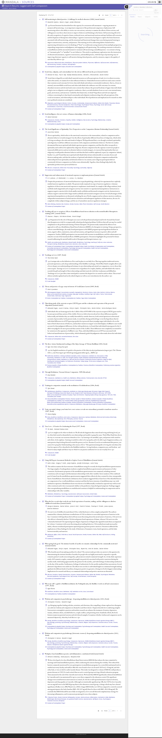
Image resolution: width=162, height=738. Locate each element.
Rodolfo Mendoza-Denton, (75, 75)
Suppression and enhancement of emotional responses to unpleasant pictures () (75, 175)
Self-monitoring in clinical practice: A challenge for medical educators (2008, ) (75, 19)
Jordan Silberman (75, 22)
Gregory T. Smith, (61, 463)
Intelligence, (79, 120)
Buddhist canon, (58, 591)
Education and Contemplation (74, 66)
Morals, (118, 103)
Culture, (69, 103)
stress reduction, (107, 242)
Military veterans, (81, 378)
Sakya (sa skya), (107, 359)
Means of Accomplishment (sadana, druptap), (59, 402)
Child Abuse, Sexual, (66, 534)
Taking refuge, (84, 361)
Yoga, (63, 296)
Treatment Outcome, (52, 701)
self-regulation (72, 64)
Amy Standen (51, 375)
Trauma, (115, 622)
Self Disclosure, (106, 534)
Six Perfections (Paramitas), (72, 361)
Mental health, (72, 242)
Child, (59, 534)
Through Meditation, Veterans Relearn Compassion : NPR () (67, 372)
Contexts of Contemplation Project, (56, 246)
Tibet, (106, 361)
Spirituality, (83, 168)
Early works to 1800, (102, 356)
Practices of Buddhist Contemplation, (93, 365)
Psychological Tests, (64, 576)
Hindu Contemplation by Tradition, (56, 298)
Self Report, (96, 699)
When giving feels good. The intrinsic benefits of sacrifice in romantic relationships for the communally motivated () (81, 545)
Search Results (12, 8)
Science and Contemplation (71, 250)
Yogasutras (68, 296)
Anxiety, (49, 620)
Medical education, (59, 62)
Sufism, (98, 294)
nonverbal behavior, (67, 336)
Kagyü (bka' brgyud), (104, 391)
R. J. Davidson (79, 178)
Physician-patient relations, (80, 62)
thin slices (75, 336)
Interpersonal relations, (91, 103)
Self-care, (100, 242)
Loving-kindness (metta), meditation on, (58, 359)
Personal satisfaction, (64, 105)
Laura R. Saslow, (64, 308)
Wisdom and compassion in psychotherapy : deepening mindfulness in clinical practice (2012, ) (77, 599)
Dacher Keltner (104, 75)
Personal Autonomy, (52, 105)
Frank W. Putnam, (85, 506)
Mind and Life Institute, (103, 417)
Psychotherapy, (65, 622)
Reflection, (97, 62)
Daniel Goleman (52, 117)
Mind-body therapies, (61, 699)
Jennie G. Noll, (74, 506)
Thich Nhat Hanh (53, 258)
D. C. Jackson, (52, 178)
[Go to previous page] (103, 15)
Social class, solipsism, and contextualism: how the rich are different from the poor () (76, 72)
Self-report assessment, (83, 494)
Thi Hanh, (51, 429)
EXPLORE (151, 2)
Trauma (80, 419)
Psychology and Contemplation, (55, 250)
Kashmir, (102, 292)
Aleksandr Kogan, (53, 308)
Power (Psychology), (76, 105)
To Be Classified (51, 281)
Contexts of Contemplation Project (56, 109)
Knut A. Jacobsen (53, 289)
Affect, (55, 534)
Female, (72, 204)
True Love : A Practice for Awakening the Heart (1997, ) (65, 426)
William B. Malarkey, (54, 657)
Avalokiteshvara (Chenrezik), (98, 400)
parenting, (58, 622)
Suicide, (110, 622)
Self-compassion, (93, 622)
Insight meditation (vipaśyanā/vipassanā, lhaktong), (92, 357)
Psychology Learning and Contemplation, (80, 248)
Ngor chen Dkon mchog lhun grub (58, 347)
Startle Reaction (105, 204)
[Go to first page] (99, 15)
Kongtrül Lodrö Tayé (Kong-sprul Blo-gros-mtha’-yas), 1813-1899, (93, 393)
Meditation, (65, 242)
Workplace (61, 701)
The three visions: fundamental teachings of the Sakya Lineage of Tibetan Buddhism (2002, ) (76, 344)
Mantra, (113, 292)
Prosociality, (70, 168)
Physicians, (91, 62)
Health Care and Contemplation (74, 380)
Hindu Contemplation (90, 298)
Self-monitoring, (51, 64)
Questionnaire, (72, 494)
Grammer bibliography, (68, 697)
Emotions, (63, 120)
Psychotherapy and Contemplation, (91, 626)
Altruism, (49, 168)
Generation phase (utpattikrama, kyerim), (58, 404)
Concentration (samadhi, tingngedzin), (71, 292)
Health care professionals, (54, 242)
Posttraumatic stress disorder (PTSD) (96, 378)
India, (95, 292)
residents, (64, 64)
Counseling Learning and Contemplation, (58, 248)
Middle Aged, (50, 699)
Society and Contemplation (73, 124)
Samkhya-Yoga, (88, 294)
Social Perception (91, 576)
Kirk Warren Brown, (66, 216)
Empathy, (68, 120)
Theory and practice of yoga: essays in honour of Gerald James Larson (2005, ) (72, 286)
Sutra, (84, 591)
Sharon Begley (52, 414)
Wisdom (49, 624)
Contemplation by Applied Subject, (56, 66)
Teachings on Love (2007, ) (55, 255)
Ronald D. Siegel (67, 638)
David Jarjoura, (65, 657)
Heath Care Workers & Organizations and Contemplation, (99, 246)
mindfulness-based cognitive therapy (62, 644)
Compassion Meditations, (76, 404)
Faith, (64, 357)
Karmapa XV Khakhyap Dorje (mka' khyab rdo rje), (61, 393)
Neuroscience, (87, 120)
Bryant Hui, (84, 548)
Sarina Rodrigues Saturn (109, 308)
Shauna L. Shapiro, (53, 216)
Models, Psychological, (102, 574)
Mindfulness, (68, 62)
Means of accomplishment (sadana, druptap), (60, 294)
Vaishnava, (58, 296)
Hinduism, (85, 292)
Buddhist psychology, (64, 620)
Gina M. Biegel (76, 216)
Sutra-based (90, 591)
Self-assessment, (105, 62)
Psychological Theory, (88, 105)
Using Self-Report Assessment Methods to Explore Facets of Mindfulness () (74, 460)
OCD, (65, 419)
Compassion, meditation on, (89, 356)
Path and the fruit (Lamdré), (77, 359)
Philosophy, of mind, (72, 419)
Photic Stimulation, (88, 204)
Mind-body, (113, 417)
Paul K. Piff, (62, 75)
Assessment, (50, 62)
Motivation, (112, 574)
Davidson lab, (60, 204)
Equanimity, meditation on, (54, 357)
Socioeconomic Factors (81, 106)
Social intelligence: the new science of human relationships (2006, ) (68, 114)
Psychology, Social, (99, 105)
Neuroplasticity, (59, 419)
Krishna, (108, 292)
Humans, (74, 103)
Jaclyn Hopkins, (72, 463)
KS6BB (56, 279)
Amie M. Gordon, (93, 548)
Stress (59, 121)
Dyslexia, (87, 417)
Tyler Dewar (51, 388)
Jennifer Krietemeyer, (83, 463)
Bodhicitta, (50, 356)
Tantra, (102, 294)
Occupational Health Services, (75, 699)
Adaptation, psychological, (54, 103)
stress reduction (82, 244)
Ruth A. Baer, (52, 463)
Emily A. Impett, (74, 308)
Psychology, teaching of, (91, 242)
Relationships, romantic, (104, 120)
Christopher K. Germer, (55, 638)
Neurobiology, (51, 622)
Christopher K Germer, (54, 602)
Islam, (98, 292)
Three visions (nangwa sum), (97, 361)
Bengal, (59, 292)
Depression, (82, 417)
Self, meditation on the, (76, 591)
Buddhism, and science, (64, 417)
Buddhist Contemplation (53, 367)
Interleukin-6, (101, 697)
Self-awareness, (114, 62)
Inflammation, (94, 697)
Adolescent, (50, 534)
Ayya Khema (51, 588)
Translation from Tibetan (54, 363)
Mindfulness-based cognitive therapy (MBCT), (101, 620)
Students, (59, 64)
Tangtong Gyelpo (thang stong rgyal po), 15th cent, (99, 395)
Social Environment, (68, 106)
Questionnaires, (88, 699)
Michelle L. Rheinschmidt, (91, 75)
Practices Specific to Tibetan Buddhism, (57, 365)
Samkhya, (81, 294)
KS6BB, (87, 620)
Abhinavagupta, (51, 292)
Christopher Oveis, (85, 308)
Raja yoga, (75, 294)
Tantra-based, (108, 294)
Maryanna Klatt (75, 657)
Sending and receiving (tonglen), (56, 361)
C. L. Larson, (70, 178)
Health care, (66, 378)
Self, (94, 294)
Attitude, (64, 103)
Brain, (49, 417)
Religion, (86, 622)
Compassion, (51, 120)
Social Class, (59, 106)
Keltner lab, (101, 103)
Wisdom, (49, 644)
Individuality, (81, 103)
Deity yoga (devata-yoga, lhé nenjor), (88, 391)
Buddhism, (57, 356)
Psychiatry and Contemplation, (74, 626)
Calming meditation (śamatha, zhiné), (70, 356)
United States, (51, 296)
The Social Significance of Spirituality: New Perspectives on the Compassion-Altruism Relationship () (82, 129)
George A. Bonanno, (54, 506)
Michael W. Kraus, (53, 75)
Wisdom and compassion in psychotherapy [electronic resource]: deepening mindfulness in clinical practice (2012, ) (81, 634)
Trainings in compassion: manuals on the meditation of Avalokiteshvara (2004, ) (72, 385)
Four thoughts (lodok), (72, 357)
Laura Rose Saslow (53, 132)
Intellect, (73, 120)
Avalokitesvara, (51, 391)
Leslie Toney (94, 463)
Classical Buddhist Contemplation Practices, (58, 399)
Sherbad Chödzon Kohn (61, 429)
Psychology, (94, 120)
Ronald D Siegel (66, 602)
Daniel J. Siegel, (64, 22)
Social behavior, (51, 106)
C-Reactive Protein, (52, 697)
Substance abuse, (103, 622)
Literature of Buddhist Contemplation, (82, 402)
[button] (159, 2)
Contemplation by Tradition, (73, 298)
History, (91, 292)
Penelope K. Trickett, (97, 506)
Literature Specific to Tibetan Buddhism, (102, 399)
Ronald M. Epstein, (53, 22)
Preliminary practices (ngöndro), (94, 359)
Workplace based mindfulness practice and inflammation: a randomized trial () (74, 654)
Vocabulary (50, 536)
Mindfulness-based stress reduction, (68, 244)
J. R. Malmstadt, (61, 178)
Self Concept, (108, 105)
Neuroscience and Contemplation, (75, 421)
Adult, (49, 204)
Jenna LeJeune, (109, 506)
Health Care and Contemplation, (99, 248)
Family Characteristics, (64, 574)
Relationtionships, (52, 121)
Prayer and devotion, (78, 395)
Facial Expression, (77, 534)
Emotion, (57, 120)
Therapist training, (52, 244)
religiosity (89, 168)
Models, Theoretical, (110, 103)
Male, (81, 204)
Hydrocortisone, (85, 697)
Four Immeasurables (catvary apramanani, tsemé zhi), (76, 400)
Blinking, (53, 204)
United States (93, 494)
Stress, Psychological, (105, 699)
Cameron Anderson (52, 508)
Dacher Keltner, (96, 308)
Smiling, (113, 534)
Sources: (5, 8)
